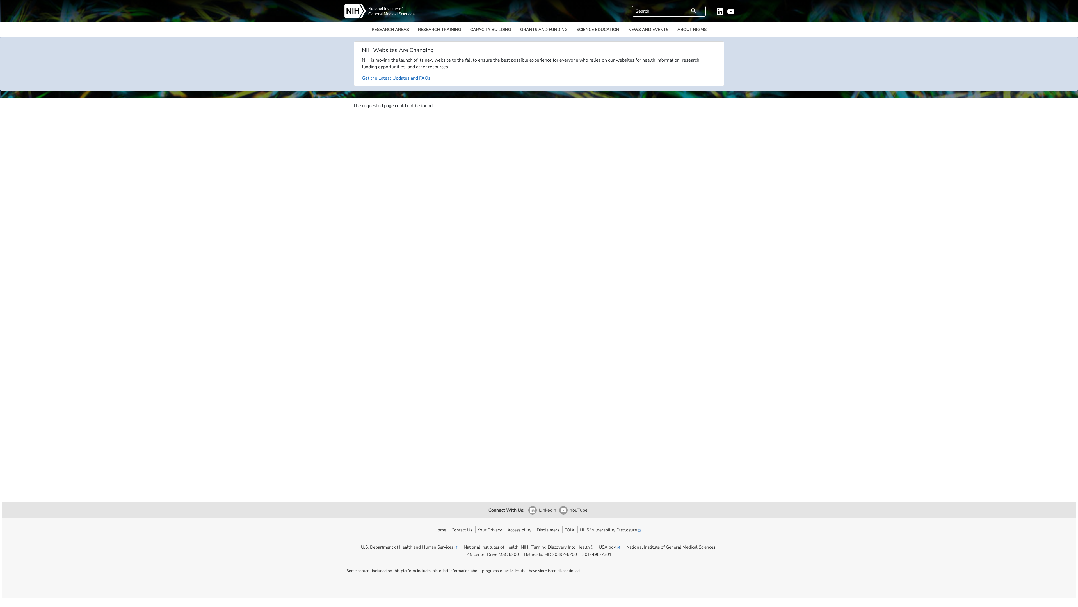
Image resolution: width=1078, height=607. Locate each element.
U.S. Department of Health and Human (407, 547)
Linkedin (547, 510)
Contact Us (461, 530)
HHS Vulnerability (608, 530)
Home (440, 530)
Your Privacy (490, 530)
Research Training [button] (439, 29)
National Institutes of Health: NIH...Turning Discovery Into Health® (528, 547)
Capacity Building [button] (490, 29)
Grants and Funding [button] (544, 29)
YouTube (579, 510)
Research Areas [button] (390, 29)
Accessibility (519, 530)
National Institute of (385, 9)
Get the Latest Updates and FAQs (396, 78)
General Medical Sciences (391, 14)
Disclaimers (548, 530)
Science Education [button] (598, 29)
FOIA (569, 530)
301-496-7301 (596, 554)
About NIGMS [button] (692, 29)
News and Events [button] (648, 29)
